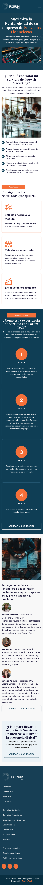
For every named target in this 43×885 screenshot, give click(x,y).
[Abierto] (39, 6)
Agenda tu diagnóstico (21, 526)
